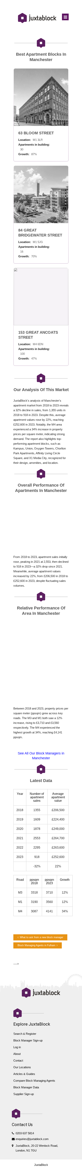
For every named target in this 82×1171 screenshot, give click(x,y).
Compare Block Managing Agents (34, 1080)
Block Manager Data (26, 1087)
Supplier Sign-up (23, 1094)
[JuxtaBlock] (37, 18)
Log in (17, 1047)
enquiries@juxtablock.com (32, 1139)
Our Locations (22, 1067)
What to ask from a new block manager (41, 937)
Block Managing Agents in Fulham (36, 945)
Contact (18, 1060)
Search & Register (24, 1033)
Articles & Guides (24, 1074)
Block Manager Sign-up (28, 1040)
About (17, 1053)
